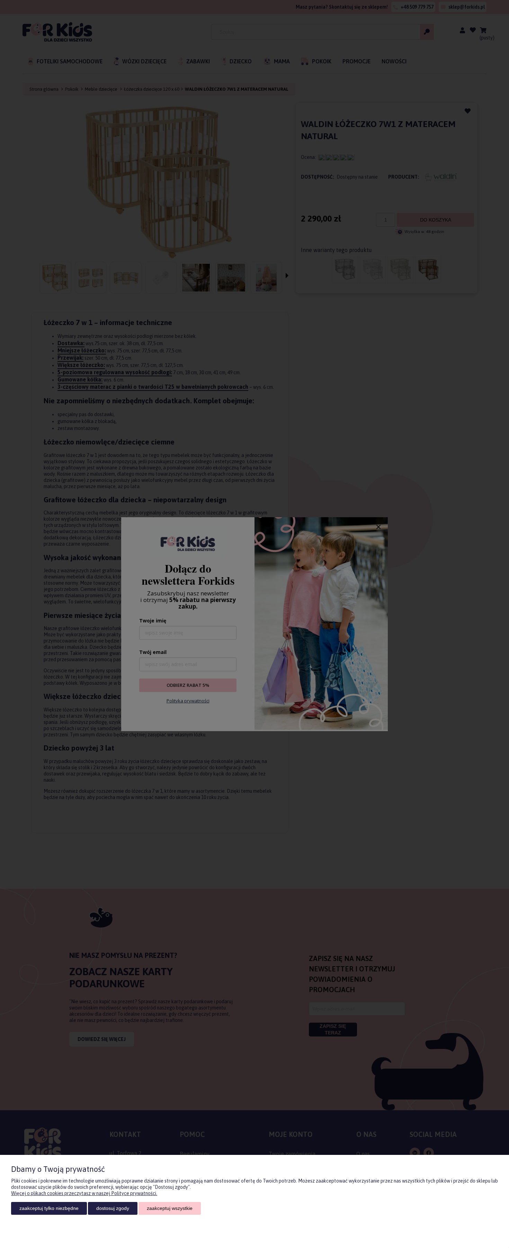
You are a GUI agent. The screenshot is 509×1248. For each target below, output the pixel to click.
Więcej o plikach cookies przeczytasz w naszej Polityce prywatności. (84, 1193)
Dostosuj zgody (112, 1208)
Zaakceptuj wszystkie (170, 1208)
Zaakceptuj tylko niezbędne (49, 1208)
